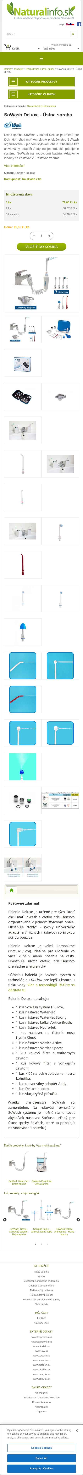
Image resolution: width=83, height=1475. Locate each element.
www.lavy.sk (41, 1351)
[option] (19, 1168)
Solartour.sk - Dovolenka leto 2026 (42, 1397)
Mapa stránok (41, 1271)
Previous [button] (5, 1220)
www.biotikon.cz (41, 1369)
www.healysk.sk (41, 1374)
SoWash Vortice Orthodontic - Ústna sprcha (64, 1232)
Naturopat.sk (41, 1407)
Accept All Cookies (41, 1468)
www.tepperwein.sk (41, 1337)
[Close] (77, 1430)
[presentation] (11, 890)
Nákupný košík (41, 1323)
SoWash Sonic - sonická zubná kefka (41, 1230)
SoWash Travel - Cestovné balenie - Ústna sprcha (19, 1232)
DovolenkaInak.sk (41, 1402)
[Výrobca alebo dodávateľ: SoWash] (12, 128)
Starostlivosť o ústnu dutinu (40, 69)
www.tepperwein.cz (41, 1341)
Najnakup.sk (41, 1393)
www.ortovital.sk (41, 1379)
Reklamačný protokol (41, 1295)
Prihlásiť (41, 1318)
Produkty (18, 69)
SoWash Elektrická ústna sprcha (42, 1182)
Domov (8, 69)
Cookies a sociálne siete (41, 1285)
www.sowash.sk (41, 1355)
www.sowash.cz (41, 1360)
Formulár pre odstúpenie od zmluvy (41, 1299)
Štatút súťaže (41, 1304)
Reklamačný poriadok (41, 1290)
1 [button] (36, 1244)
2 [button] (41, 1244)
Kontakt (42, 1276)
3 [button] (47, 1244)
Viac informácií (14, 165)
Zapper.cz (41, 1411)
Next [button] (78, 1220)
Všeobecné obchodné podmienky (41, 1281)
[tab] (11, 890)
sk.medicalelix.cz (41, 1346)
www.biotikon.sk (41, 1365)
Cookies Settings (41, 1447)
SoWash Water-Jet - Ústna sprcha (19, 1182)
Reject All (41, 1458)
